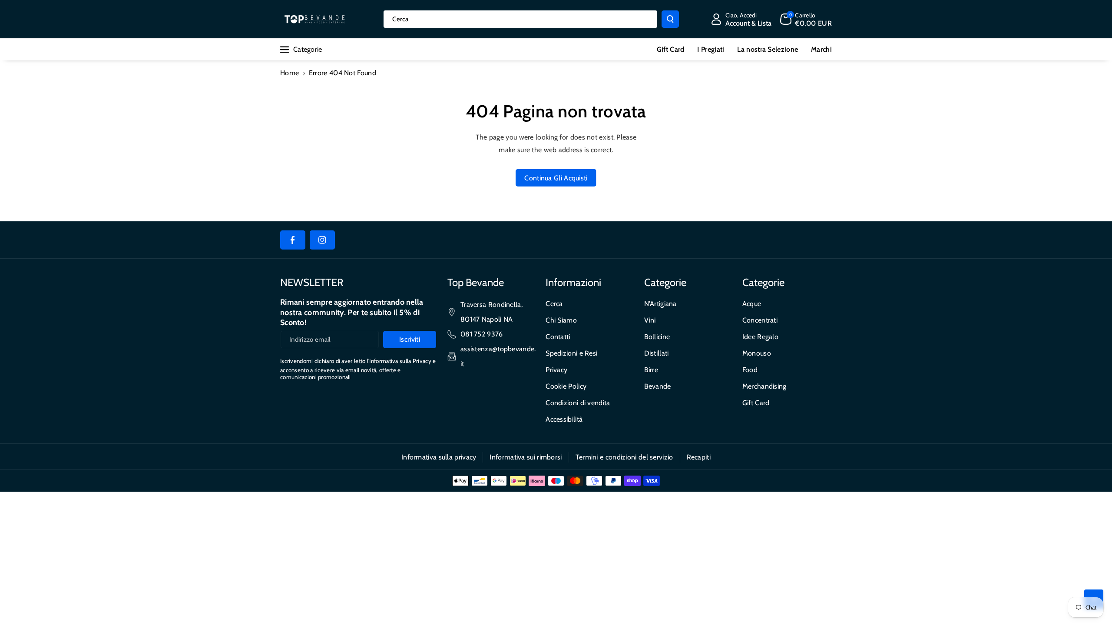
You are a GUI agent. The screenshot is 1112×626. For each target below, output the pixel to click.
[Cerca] (670, 19)
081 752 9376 (481, 334)
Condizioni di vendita (578, 403)
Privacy (556, 370)
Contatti (558, 337)
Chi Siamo (561, 320)
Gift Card (756, 403)
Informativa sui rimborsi (526, 457)
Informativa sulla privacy (439, 457)
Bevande (657, 386)
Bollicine (657, 337)
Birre (651, 370)
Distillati (656, 353)
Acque (751, 304)
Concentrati (760, 320)
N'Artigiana (660, 304)
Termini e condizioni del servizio (624, 457)
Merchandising (764, 386)
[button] (806, 19)
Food (750, 370)
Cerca (554, 304)
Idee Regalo (760, 337)
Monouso (756, 353)
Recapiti (699, 457)
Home (289, 73)
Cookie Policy (566, 386)
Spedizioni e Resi (571, 353)
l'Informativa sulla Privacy (399, 360)
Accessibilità (564, 419)
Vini (650, 320)
